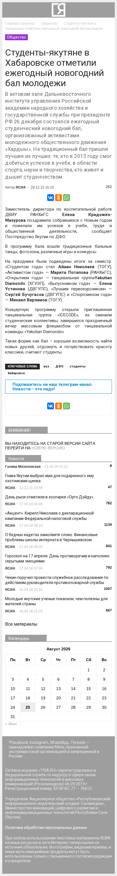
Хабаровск (16, 373)
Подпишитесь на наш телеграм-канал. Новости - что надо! (52, 387)
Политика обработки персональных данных (46, 827)
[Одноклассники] (58, 197)
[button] (107, 10)
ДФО (59, 366)
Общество (16, 37)
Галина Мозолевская (23, 467)
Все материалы (21, 624)
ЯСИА (21, 187)
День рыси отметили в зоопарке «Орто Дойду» (49, 497)
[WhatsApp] (66, 197)
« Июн (11, 723)
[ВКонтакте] (50, 197)
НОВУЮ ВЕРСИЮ (48, 448)
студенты (77, 366)
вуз (46, 366)
